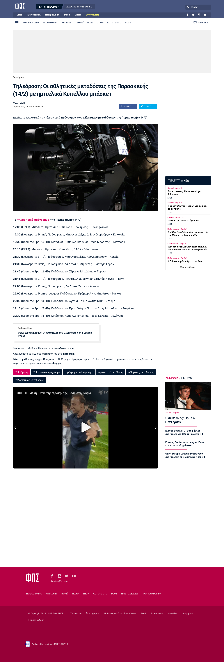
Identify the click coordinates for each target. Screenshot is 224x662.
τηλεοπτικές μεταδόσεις (29, 380)
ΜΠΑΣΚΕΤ (67, 22)
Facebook (47, 353)
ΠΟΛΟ (90, 22)
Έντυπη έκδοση (36, 620)
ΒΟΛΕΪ (80, 22)
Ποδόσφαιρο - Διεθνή (177, 229)
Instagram (69, 353)
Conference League (176, 243)
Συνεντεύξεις (92, 15)
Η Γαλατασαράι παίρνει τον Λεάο (185, 261)
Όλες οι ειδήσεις (187, 267)
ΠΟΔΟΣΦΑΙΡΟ (50, 22)
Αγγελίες (172, 613)
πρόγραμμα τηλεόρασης (79, 372)
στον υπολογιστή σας (61, 348)
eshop (53, 363)
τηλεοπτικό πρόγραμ (31, 219)
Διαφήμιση (187, 613)
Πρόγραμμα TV (52, 15)
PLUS (128, 22)
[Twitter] (194, 14)
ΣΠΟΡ (100, 22)
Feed (143, 613)
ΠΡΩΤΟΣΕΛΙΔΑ (129, 593)
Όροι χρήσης (92, 613)
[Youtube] (206, 14)
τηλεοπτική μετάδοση (110, 372)
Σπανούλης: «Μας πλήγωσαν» (183, 220)
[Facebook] (188, 14)
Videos (78, 15)
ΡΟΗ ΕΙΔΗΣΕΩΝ (31, 22)
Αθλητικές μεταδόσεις (141, 372)
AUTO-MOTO (114, 22)
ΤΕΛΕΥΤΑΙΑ (178, 181)
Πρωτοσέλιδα (33, 15)
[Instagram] (200, 14)
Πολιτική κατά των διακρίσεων (120, 613)
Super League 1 (174, 188)
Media (67, 15)
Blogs (19, 15)
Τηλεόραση (18, 77)
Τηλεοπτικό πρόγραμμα (46, 372)
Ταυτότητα (76, 613)
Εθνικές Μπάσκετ (175, 217)
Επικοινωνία (157, 613)
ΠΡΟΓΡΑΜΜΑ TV (151, 593)
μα (47, 219)
